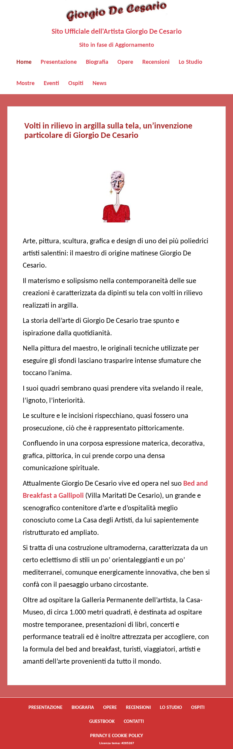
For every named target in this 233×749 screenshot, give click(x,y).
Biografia (97, 62)
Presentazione (59, 62)
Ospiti (75, 83)
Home (24, 62)
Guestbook (102, 721)
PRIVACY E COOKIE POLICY (116, 736)
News (99, 83)
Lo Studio (190, 62)
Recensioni (156, 62)
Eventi (51, 83)
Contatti (134, 721)
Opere (125, 62)
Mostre (25, 83)
